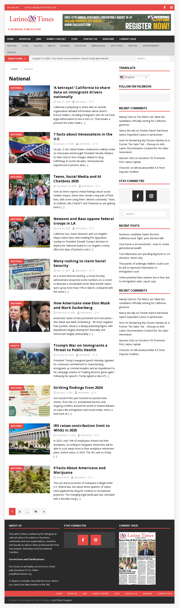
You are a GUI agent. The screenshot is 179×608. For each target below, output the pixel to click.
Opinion (11, 52)
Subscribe (108, 39)
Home (10, 39)
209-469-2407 (13, 7)
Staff (74, 39)
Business (65, 45)
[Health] (29, 358)
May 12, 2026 (63, 101)
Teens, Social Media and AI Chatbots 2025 (77, 178)
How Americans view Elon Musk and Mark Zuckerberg (81, 305)
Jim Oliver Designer (62, 600)
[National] (29, 100)
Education (80, 45)
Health (51, 45)
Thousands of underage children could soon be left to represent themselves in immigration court (144, 267)
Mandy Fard (126, 117)
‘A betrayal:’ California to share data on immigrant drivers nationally (81, 92)
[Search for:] (152, 58)
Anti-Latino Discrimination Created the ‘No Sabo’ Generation (144, 148)
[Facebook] (165, 7)
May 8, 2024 (63, 477)
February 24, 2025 (66, 312)
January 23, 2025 (65, 354)
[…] (83, 122)
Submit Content (56, 39)
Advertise (25, 39)
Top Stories (116, 45)
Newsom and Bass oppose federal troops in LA (83, 221)
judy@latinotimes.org (20, 573)
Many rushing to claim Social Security (79, 263)
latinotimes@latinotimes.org (40, 7)
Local (25, 45)
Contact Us (90, 39)
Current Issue (127, 39)
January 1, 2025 (65, 392)
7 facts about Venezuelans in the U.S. (82, 136)
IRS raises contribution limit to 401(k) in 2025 (81, 428)
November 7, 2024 (66, 435)
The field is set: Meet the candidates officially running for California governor (142, 120)
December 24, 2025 (67, 186)
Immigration (98, 45)
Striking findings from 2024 (78, 387)
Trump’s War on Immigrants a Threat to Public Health (80, 347)
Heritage (133, 45)
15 (35, 511)
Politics (38, 45)
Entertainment (151, 45)
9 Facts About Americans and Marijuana (79, 470)
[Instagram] (171, 7)
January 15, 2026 (65, 143)
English (129, 77)
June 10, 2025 (63, 228)
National (12, 45)
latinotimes (81, 101)
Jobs (38, 39)
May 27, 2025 (63, 270)
